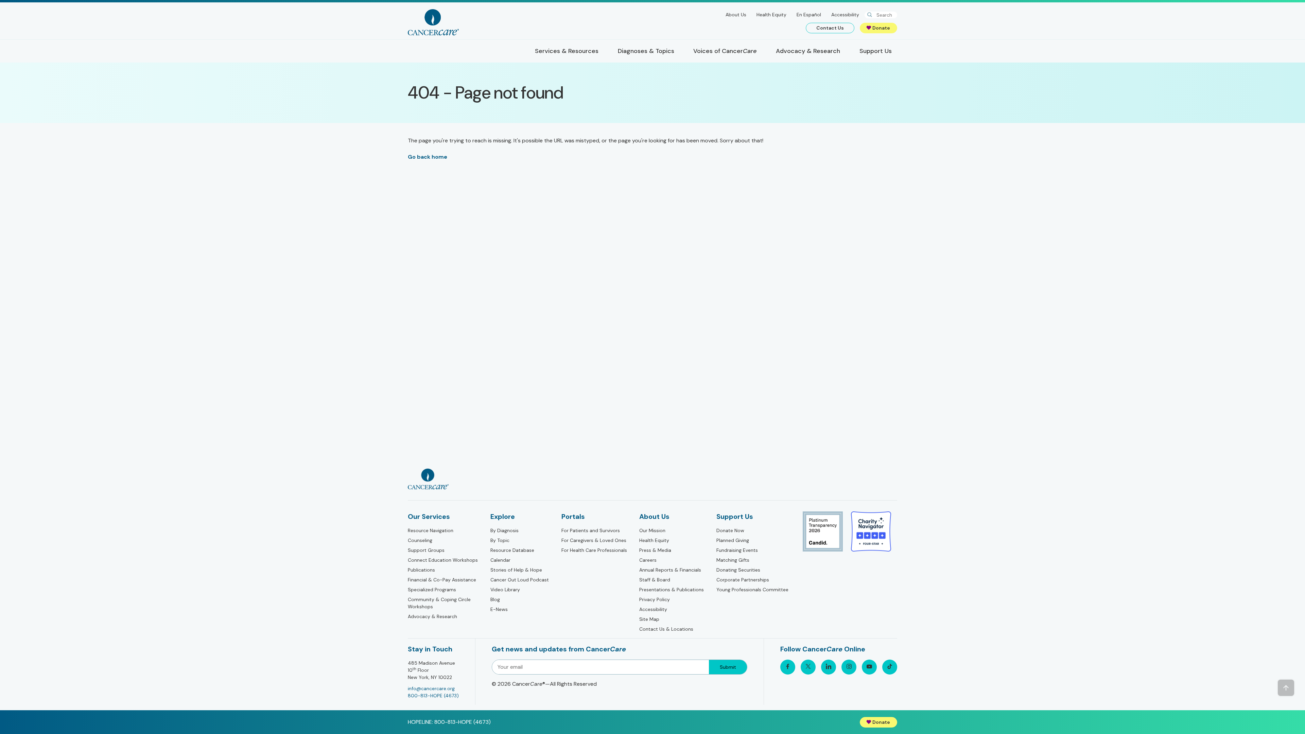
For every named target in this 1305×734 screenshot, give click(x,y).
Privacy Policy (654, 599)
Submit (728, 667)
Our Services (429, 516)
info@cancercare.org (431, 688)
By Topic (499, 540)
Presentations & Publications (671, 590)
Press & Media (655, 550)
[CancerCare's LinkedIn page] (828, 667)
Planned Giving (732, 540)
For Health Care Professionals (594, 550)
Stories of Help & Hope (516, 570)
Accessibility (845, 15)
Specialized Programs (432, 590)
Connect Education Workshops (443, 560)
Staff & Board (654, 580)
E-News (499, 609)
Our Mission (652, 530)
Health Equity (771, 15)
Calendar (500, 560)
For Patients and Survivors (590, 530)
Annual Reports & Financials (670, 570)
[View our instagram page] (848, 667)
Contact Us (830, 28)
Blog (495, 599)
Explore (502, 516)
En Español (809, 15)
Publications (421, 570)
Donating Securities (738, 570)
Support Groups (426, 550)
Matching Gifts (732, 560)
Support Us (734, 516)
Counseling (420, 540)
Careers (648, 560)
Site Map (649, 619)
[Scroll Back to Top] (1286, 688)
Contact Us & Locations (666, 629)
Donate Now (730, 530)
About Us (736, 15)
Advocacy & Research (432, 616)
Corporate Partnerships (742, 580)
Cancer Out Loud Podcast (519, 580)
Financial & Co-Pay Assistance (442, 580)
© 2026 (544, 683)
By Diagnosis (504, 530)
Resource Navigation (430, 530)
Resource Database (512, 550)
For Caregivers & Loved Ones (593, 540)
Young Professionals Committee (752, 590)
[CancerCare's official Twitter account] (808, 667)
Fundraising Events (737, 550)
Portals (573, 516)
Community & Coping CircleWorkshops (439, 603)
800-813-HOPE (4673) (433, 696)
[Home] (433, 22)
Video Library (505, 590)
